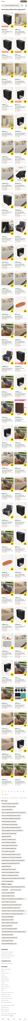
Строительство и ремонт (6, 998)
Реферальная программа (6, 963)
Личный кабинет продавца (7, 952)
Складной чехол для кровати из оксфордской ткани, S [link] (20, 369)
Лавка (8, 1019)
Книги (2, 990)
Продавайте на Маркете (6, 953)
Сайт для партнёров (5, 957)
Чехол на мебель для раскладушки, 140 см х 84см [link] (20, 186)
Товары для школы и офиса (7, 992)
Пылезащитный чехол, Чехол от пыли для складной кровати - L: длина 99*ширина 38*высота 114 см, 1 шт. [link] (20, 705)
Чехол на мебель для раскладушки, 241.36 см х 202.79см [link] (7, 653)
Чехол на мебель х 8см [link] (7, 31)
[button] (26, 6)
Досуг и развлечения (6, 969)
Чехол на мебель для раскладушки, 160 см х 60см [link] (7, 342)
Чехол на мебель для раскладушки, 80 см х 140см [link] (20, 82)
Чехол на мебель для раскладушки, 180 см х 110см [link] (20, 342)
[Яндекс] (11, 1016)
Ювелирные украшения (6, 1002)
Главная (3, 1019)
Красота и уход (4, 984)
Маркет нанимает (5, 1009)
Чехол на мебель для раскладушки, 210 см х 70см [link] (7, 159)
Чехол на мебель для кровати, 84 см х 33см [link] (20, 265)
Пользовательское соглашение (8, 1005)
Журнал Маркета (5, 1011)
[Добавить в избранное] (12, 13)
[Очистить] (22, 5)
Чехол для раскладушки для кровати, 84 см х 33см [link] (20, 107)
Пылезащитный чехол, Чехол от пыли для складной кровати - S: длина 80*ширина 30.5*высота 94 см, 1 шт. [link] (20, 523)
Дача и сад (3, 988)
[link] (10, 803)
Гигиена (3, 975)
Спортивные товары (5, 994)
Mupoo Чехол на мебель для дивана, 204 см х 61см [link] (20, 239)
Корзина (19, 1019)
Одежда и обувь (5, 978)
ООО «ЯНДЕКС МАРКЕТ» (10, 1013)
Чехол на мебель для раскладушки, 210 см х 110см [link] (20, 159)
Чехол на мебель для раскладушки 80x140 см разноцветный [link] (20, 32)
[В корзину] (12, 26)
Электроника (4, 976)
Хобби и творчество (5, 986)
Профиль (25, 1019)
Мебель (3, 971)
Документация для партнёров (8, 955)
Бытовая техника (5, 973)
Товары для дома (5, 980)
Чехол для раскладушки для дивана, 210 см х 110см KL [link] (7, 470)
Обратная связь (4, 1007)
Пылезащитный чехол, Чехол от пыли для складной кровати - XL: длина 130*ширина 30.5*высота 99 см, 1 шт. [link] (7, 239)
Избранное (14, 1019)
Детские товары (5, 1000)
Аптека (2, 982)
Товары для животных (6, 996)
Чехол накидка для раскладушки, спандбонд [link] (19, 420)
